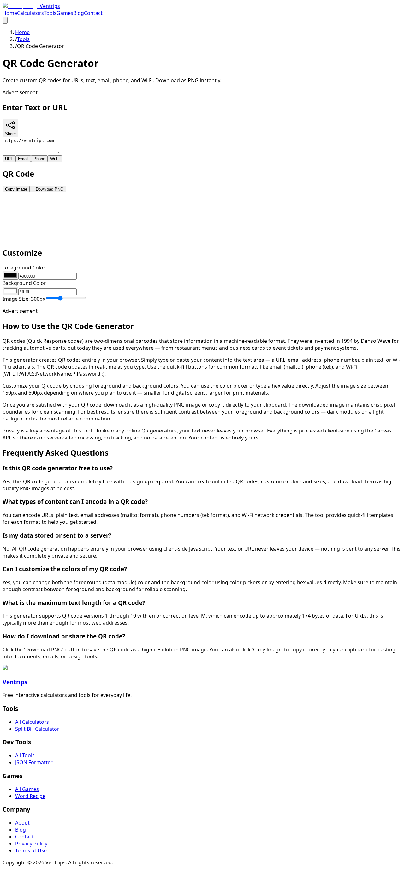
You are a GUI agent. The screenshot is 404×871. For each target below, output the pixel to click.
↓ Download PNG (47, 189)
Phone (39, 158)
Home (10, 12)
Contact (93, 12)
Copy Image (16, 189)
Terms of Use (31, 850)
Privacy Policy (31, 843)
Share (10, 133)
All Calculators (32, 721)
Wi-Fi (55, 158)
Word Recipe (30, 796)
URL (9, 158)
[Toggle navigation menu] (5, 20)
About (22, 822)
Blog (78, 12)
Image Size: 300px (24, 298)
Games (64, 12)
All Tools (25, 755)
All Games (27, 789)
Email (23, 158)
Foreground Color (24, 267)
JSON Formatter (34, 762)
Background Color (24, 283)
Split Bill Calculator (37, 728)
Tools (50, 12)
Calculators (30, 12)
